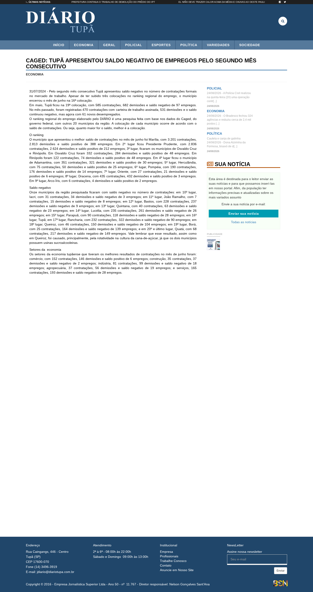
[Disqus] (113, 339)
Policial (133, 45)
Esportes (161, 45)
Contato (165, 565)
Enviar (281, 570)
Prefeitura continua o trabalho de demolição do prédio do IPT (120, 2)
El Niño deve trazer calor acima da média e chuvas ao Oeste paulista (231, 2)
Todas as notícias (243, 222)
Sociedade (249, 45)
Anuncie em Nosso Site (177, 570)
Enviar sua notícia (243, 213)
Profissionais (169, 556)
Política (188, 45)
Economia (83, 45)
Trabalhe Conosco (173, 561)
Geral (109, 45)
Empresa (166, 551)
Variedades (218, 45)
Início (58, 45)
